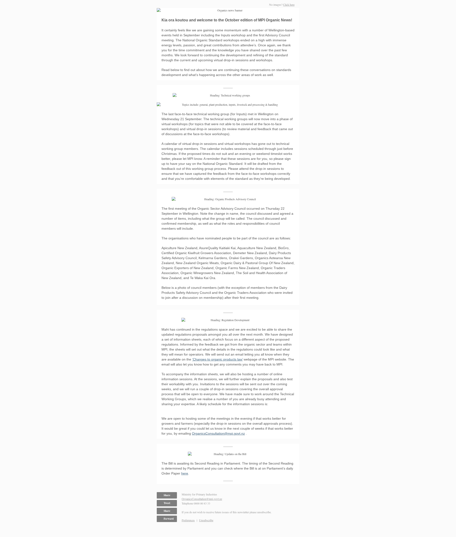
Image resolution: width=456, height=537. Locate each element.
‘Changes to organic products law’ (217, 359)
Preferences (188, 520)
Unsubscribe (206, 520)
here (184, 473)
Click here (288, 4)
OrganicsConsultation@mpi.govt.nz (218, 433)
